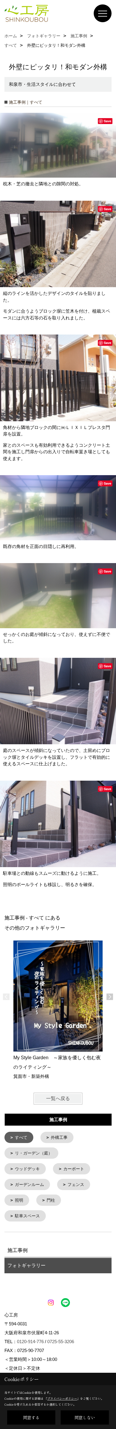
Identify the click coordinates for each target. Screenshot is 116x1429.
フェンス (76, 1184)
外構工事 (59, 1137)
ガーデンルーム (29, 1184)
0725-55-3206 (60, 1341)
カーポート (73, 1168)
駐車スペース (27, 1215)
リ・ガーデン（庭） (33, 1153)
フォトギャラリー (26, 1265)
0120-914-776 (30, 1341)
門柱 (51, 1200)
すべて (21, 1137)
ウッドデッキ (27, 1168)
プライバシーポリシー (62, 1398)
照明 (19, 1200)
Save (107, 121)
